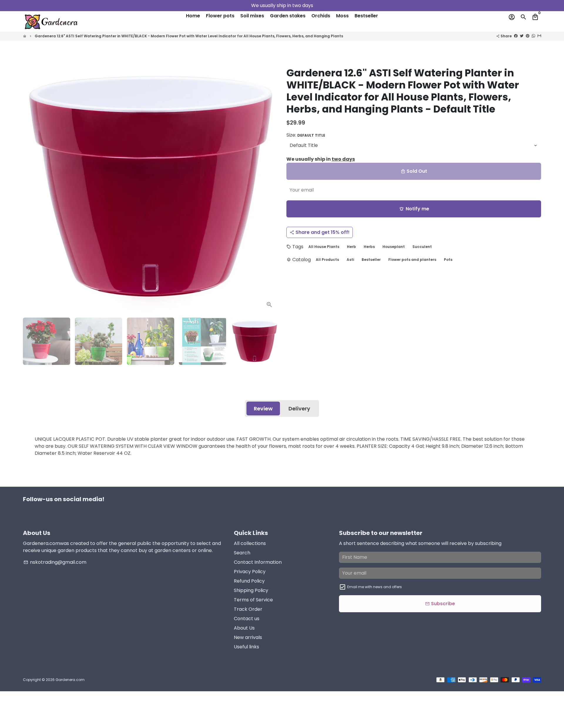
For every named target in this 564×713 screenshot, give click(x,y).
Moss (342, 15)
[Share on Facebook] (516, 35)
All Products (327, 259)
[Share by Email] (539, 35)
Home (193, 15)
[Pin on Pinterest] (527, 35)
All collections (250, 543)
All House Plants (323, 246)
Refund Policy (249, 581)
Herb (351, 246)
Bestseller (366, 15)
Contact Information (258, 562)
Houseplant (393, 246)
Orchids (320, 15)
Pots (448, 259)
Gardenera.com (70, 679)
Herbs (369, 246)
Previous (30, 185)
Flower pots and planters (412, 259)
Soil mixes (252, 15)
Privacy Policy (250, 571)
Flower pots (220, 15)
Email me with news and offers (374, 586)
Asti (350, 259)
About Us (244, 628)
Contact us (246, 618)
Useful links (246, 646)
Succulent (422, 246)
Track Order (248, 609)
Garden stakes (288, 15)
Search (242, 552)
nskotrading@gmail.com (55, 562)
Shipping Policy (251, 590)
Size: (305, 135)
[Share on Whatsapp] (533, 35)
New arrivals (248, 637)
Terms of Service (253, 599)
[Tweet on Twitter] (521, 35)
